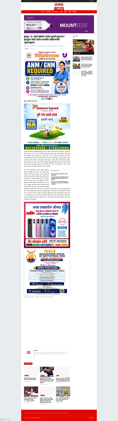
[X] (49, 99)
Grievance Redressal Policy (50, 412)
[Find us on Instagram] (92, 1)
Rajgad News (64, 412)
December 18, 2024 (28, 381)
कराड (57, 375)
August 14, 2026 (84, 61)
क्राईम (69, 11)
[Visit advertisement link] (59, 25)
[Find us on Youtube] (90, 1)
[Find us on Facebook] (93, 418)
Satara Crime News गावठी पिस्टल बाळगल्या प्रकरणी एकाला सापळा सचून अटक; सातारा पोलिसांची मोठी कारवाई (60, 183)
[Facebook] (42, 99)
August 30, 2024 (33, 48)
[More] (52, 99)
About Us (25, 412)
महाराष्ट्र (56, 11)
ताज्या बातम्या (48, 11)
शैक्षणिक (65, 11)
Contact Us (30, 412)
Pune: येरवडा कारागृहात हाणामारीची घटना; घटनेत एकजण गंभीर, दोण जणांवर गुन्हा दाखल (62, 399)
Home (42, 11)
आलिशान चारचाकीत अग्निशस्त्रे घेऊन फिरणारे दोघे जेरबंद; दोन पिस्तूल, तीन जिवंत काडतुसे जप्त (86, 58)
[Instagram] (47, 99)
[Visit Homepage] (59, 6)
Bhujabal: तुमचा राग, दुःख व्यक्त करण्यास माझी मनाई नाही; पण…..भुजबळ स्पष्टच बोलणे (30, 399)
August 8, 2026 (84, 68)
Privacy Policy (58, 412)
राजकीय (61, 11)
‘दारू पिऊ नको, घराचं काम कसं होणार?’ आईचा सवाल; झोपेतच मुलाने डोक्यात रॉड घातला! (86, 65)
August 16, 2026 (77, 53)
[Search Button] (93, 11)
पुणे (52, 11)
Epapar (34, 412)
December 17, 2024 (59, 402)
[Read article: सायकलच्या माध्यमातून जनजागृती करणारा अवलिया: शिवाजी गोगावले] (31, 372)
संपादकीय (74, 11)
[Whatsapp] (45, 99)
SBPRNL (26, 48)
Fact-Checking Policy (40, 412)
